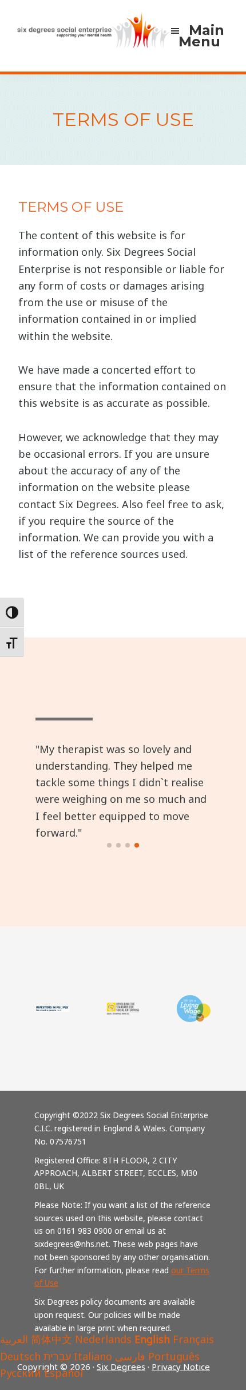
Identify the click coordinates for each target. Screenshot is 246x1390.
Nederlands (103, 1339)
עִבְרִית (57, 1356)
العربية (14, 1339)
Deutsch (20, 1356)
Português (174, 1356)
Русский (20, 1373)
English (152, 1339)
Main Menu (201, 36)
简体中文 (51, 1339)
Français (193, 1339)
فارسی (130, 1356)
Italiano (93, 1356)
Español (63, 1373)
